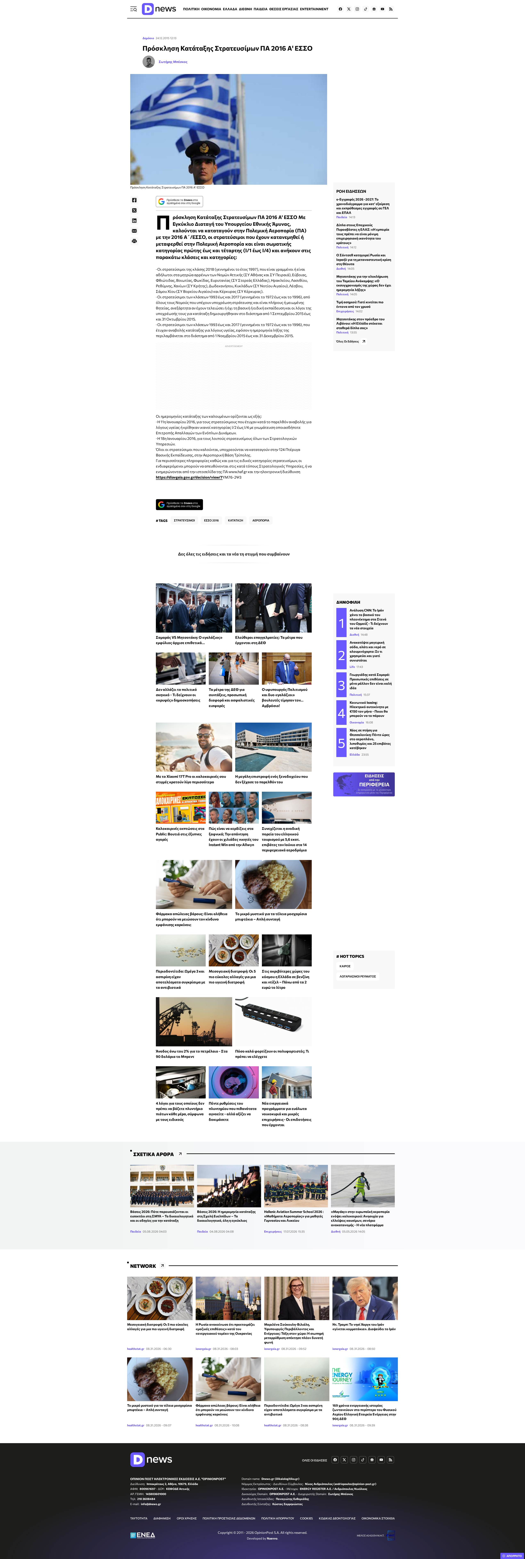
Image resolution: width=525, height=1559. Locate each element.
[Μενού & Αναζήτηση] (133, 9)
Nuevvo (272, 1538)
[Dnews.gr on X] (349, 9)
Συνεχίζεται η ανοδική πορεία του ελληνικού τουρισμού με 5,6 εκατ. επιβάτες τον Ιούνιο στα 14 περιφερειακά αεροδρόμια (284, 839)
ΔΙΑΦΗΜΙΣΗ (162, 1518)
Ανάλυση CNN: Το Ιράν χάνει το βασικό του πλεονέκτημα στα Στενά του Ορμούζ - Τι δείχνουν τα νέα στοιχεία (369, 619)
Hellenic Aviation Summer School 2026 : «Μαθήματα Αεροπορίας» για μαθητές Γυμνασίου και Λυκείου (294, 1216)
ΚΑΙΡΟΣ (345, 966)
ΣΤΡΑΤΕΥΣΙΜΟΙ (184, 520)
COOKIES (306, 1518)
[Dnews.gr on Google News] (374, 9)
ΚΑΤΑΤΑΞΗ (235, 520)
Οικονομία (357, 722)
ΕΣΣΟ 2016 (211, 520)
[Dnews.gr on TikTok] (365, 9)
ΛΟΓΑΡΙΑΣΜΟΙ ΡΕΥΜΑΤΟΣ (358, 976)
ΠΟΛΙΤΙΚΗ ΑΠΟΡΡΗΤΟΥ (277, 1518)
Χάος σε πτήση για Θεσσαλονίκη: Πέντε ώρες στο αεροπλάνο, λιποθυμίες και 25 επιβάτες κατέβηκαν (370, 739)
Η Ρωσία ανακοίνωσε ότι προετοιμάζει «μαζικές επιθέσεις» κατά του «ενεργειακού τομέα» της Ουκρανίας (225, 1328)
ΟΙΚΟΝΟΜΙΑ (211, 9)
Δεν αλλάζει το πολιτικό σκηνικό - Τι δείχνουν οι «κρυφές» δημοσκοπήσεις (178, 695)
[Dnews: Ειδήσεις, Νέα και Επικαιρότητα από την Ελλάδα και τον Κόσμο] (159, 9)
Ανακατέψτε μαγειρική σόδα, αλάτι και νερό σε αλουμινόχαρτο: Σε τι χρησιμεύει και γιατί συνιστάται (368, 651)
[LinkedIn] (134, 221)
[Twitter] (134, 210)
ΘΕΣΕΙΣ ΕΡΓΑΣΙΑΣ (283, 9)
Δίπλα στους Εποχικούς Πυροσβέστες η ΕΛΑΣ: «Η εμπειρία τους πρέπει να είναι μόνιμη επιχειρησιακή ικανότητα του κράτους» (362, 233)
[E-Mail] (134, 231)
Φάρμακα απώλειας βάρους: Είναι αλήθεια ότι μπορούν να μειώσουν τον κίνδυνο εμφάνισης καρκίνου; (191, 919)
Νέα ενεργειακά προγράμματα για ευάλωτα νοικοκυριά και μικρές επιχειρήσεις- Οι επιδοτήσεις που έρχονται (287, 1114)
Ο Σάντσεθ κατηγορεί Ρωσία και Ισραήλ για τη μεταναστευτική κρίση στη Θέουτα (363, 259)
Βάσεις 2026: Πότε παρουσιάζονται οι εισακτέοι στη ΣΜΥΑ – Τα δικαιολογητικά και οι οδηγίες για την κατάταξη (161, 1216)
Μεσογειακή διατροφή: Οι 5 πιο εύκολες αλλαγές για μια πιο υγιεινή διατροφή (232, 976)
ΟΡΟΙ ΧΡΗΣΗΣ (187, 1518)
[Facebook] (134, 200)
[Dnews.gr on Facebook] (340, 9)
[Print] (134, 241)
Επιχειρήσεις (345, 311)
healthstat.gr (135, 1348)
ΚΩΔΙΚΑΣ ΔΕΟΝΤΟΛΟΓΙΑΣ (337, 1518)
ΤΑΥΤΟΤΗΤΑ (138, 1518)
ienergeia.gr (203, 1348)
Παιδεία (341, 217)
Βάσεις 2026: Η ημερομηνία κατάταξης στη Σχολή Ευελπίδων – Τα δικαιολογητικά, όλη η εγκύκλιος (226, 1216)
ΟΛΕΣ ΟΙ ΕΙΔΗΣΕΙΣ (314, 1460)
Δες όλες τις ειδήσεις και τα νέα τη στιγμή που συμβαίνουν (234, 553)
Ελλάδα (355, 754)
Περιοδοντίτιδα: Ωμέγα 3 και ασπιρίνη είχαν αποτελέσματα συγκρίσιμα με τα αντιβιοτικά (293, 1409)
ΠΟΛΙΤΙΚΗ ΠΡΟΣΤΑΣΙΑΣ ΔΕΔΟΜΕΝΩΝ (229, 1518)
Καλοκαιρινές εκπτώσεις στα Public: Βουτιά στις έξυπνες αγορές (180, 834)
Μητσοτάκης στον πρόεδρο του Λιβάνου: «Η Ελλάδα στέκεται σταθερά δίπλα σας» (360, 323)
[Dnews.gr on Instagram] (357, 9)
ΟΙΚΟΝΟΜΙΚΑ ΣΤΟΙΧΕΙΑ (378, 1518)
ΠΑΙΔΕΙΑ (261, 9)
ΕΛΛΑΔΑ (230, 9)
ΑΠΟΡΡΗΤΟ (514, 1556)
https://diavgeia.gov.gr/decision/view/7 (189, 477)
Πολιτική (342, 247)
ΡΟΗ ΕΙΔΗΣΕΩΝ (351, 191)
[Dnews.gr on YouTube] (382, 9)
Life (352, 666)
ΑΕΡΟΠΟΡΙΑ (260, 520)
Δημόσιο (148, 38)
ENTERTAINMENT (314, 9)
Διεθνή (341, 268)
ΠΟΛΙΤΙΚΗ (191, 9)
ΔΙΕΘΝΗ (245, 9)
